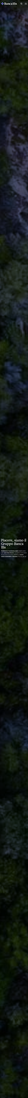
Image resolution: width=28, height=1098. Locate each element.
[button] (21, 4)
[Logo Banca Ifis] (9, 3)
